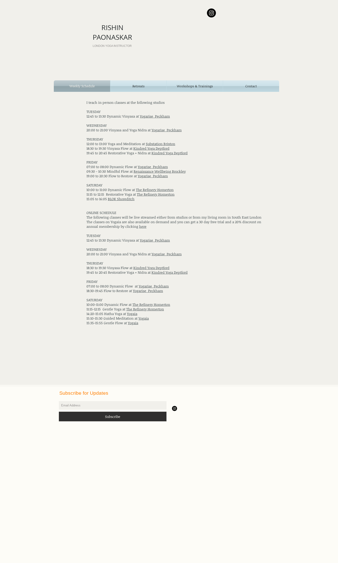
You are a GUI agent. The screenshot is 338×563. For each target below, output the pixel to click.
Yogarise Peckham (155, 116)
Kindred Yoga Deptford (151, 148)
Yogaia (132, 313)
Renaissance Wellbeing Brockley (160, 171)
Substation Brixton (160, 143)
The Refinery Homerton (155, 189)
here (142, 226)
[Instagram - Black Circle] (211, 12)
